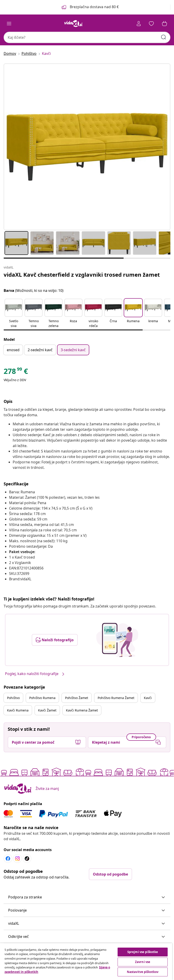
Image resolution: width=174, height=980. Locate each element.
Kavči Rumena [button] (18, 710)
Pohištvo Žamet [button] (76, 698)
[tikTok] (27, 858)
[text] (16, 372)
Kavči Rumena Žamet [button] (82, 710)
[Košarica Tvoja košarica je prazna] (164, 23)
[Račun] (139, 23)
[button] (90, 7)
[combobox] (87, 37)
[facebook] (8, 858)
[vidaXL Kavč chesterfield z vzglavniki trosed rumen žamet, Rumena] (87, 147)
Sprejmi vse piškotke (142, 952)
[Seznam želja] (151, 23)
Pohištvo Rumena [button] (42, 698)
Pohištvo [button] (13, 698)
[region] (86, 961)
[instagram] (17, 858)
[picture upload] (117, 640)
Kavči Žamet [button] (47, 710)
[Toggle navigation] (9, 23)
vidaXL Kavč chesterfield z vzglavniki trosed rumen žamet (82, 274)
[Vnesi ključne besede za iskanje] (163, 37)
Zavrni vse (142, 962)
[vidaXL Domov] (73, 23)
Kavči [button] (148, 698)
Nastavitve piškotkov (143, 972)
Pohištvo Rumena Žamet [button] (116, 698)
